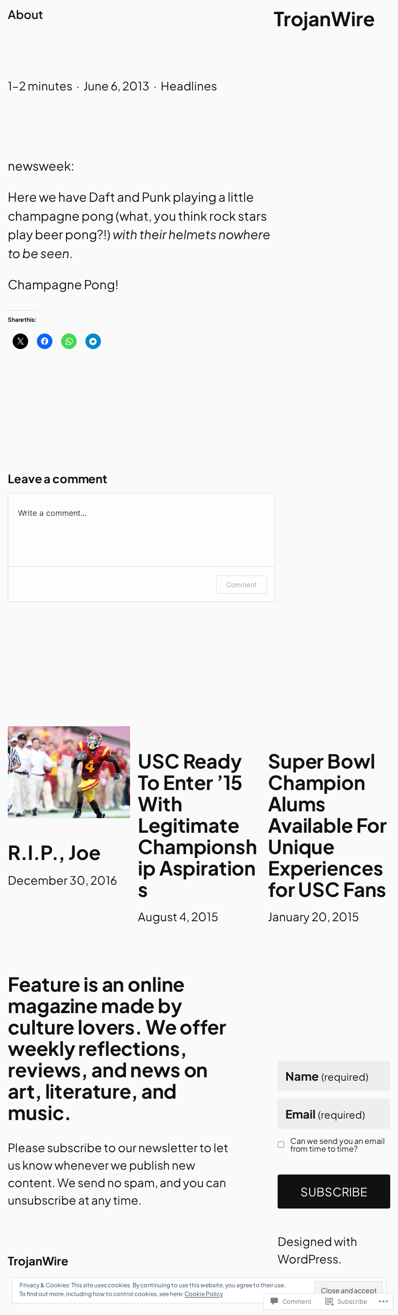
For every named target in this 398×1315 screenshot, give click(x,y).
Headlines (189, 85)
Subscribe (333, 1191)
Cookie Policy (203, 1293)
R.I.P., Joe (54, 852)
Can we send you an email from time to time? (337, 1145)
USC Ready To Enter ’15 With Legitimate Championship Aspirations (197, 825)
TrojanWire (324, 18)
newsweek (39, 166)
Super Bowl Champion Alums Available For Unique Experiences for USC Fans (327, 825)
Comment (241, 584)
